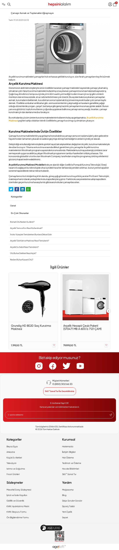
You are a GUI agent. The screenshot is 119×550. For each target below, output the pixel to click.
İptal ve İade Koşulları (17, 495)
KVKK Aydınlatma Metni (18, 506)
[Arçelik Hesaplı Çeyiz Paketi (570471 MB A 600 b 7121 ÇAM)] (85, 297)
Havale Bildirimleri (70, 468)
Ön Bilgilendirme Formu (18, 517)
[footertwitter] (66, 366)
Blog (64, 495)
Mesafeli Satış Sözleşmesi (19, 489)
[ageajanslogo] (51, 528)
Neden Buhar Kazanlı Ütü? (21, 259)
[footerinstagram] (39, 366)
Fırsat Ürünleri (13, 474)
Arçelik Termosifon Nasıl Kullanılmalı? (26, 228)
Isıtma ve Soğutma (16, 468)
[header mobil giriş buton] (110, 4)
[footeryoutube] (80, 366)
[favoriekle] (54, 345)
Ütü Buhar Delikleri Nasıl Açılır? (23, 253)
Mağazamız (68, 489)
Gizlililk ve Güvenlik (15, 500)
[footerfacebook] (52, 366)
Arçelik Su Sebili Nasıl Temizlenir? (24, 247)
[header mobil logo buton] (59, 4)
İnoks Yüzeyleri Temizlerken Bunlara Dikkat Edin (31, 234)
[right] (108, 311)
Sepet (65, 517)
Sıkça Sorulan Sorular (72, 500)
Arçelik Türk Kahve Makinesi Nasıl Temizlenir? (29, 241)
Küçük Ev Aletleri (14, 457)
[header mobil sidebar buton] (3, 4)
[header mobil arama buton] (9, 4)
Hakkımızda (67, 446)
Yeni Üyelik (67, 512)
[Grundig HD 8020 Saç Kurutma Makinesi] (33, 297)
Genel (13, 205)
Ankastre (11, 452)
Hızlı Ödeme (68, 457)
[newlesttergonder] (111, 415)
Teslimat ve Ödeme (71, 463)
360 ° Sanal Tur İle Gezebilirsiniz (59, 391)
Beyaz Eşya (12, 446)
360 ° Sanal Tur (69, 474)
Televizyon (11, 463)
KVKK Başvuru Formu (16, 512)
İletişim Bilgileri (69, 452)
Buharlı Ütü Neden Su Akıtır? (22, 222)
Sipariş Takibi (68, 506)
